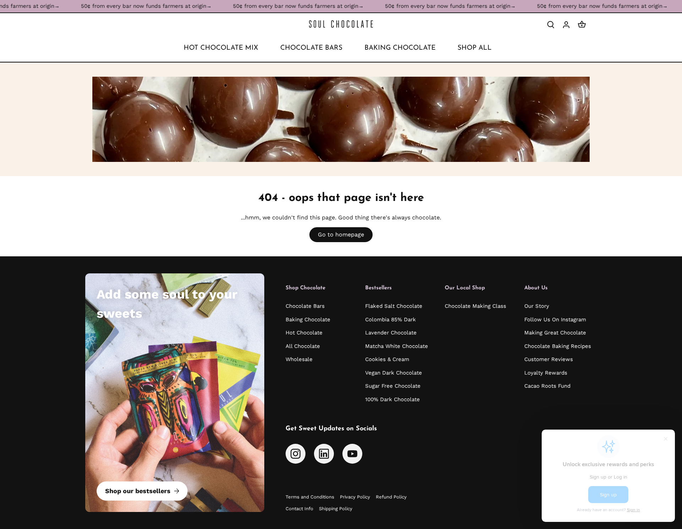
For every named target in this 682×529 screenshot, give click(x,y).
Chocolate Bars (305, 306)
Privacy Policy (355, 497)
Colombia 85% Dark (390, 319)
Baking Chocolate (308, 319)
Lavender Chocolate (391, 332)
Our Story (536, 306)
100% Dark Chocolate (392, 399)
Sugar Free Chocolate (393, 386)
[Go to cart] (582, 24)
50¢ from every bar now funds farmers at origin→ (122, 6)
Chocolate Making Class (475, 306)
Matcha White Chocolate (396, 346)
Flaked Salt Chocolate (393, 306)
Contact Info (299, 508)
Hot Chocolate (304, 332)
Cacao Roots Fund (547, 386)
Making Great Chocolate (555, 332)
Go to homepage (341, 234)
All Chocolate (303, 346)
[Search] (550, 24)
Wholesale (299, 359)
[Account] (566, 24)
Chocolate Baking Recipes (557, 346)
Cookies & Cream (387, 359)
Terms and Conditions (310, 497)
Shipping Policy (335, 508)
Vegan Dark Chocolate (393, 373)
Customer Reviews (548, 359)
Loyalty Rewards (545, 373)
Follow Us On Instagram (555, 319)
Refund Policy (391, 497)
